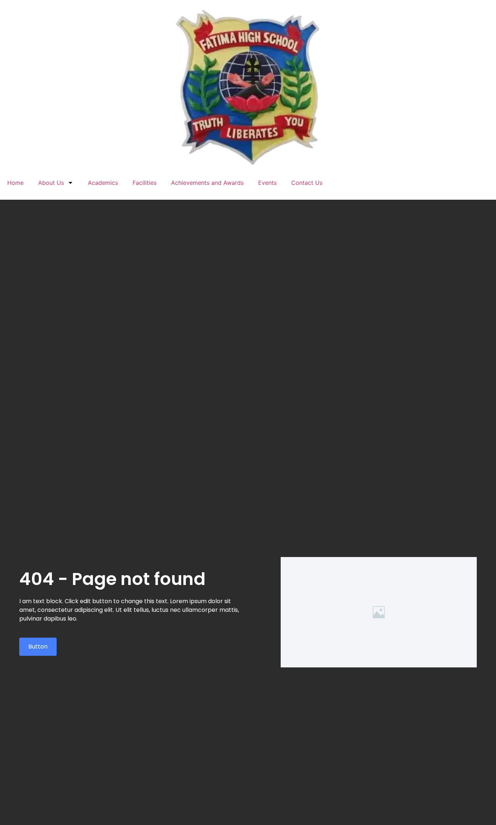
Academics (103, 182)
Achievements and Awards (207, 182)
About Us (51, 182)
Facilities (144, 182)
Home (15, 182)
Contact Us (306, 182)
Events (267, 182)
